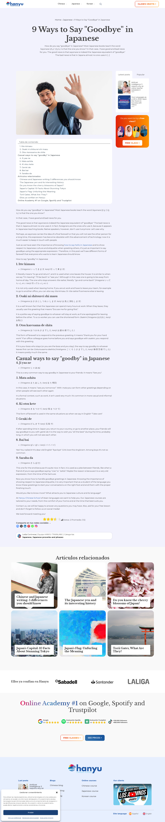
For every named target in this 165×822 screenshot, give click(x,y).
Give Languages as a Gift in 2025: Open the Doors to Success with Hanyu (139, 101)
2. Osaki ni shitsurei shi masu (34, 149)
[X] (21, 526)
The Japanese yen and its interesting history (42, 182)
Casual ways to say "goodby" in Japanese (39, 155)
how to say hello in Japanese (78, 245)
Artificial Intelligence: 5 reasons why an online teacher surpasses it (137, 86)
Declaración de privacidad (30, 818)
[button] (57, 792)
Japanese (67, 20)
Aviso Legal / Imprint (46, 818)
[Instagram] (36, 526)
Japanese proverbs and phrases (48, 537)
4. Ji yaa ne (25, 158)
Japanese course (90, 791)
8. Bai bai (24, 170)
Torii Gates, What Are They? (33, 194)
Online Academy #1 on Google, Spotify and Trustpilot (45, 200)
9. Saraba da (26, 173)
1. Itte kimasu (26, 146)
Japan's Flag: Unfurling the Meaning (37, 191)
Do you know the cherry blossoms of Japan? (42, 185)
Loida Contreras (29, 534)
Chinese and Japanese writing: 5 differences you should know (50, 179)
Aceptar (31, 812)
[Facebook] (18, 526)
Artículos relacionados (29, 176)
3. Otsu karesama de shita (32, 152)
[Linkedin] (25, 526)
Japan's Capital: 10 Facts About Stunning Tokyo (43, 188)
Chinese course (89, 786)
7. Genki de (25, 167)
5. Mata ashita (26, 161)
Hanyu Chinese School (30, 498)
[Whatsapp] (32, 526)
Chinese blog (56, 785)
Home (58, 20)
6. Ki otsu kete (27, 164)
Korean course (89, 796)
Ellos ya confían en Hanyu (32, 197)
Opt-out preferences (14, 818)
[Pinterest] (29, 526)
